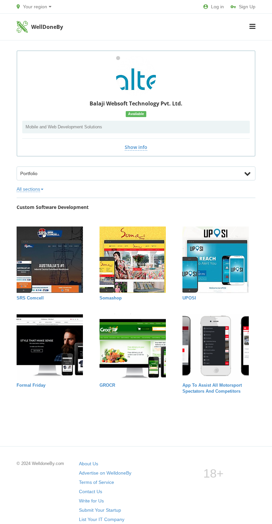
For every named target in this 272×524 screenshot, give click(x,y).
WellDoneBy (47, 27)
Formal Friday (31, 385)
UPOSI (189, 297)
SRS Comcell (30, 297)
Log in (217, 6)
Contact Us (90, 491)
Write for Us (91, 500)
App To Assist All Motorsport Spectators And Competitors (212, 388)
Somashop (111, 297)
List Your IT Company (101, 519)
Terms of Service (96, 482)
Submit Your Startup (100, 510)
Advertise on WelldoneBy (105, 473)
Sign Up (247, 6)
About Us (88, 463)
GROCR (107, 385)
